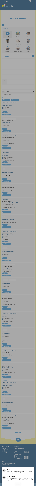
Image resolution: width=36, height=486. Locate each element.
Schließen (18, 484)
